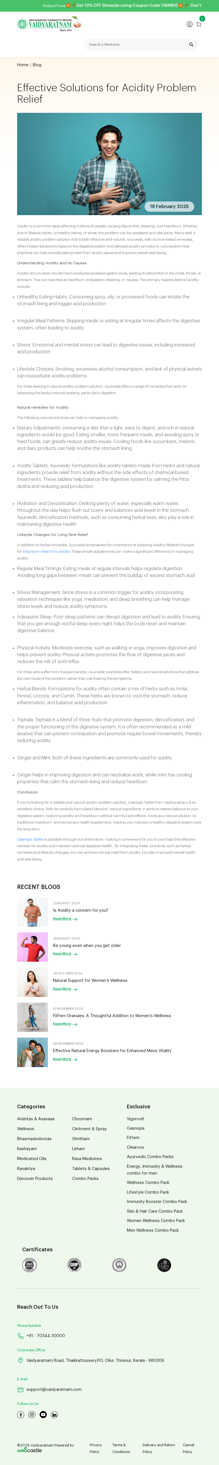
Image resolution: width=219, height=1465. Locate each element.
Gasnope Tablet (30, 839)
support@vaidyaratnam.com (54, 1389)
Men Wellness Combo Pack (153, 1230)
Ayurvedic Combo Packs (150, 1157)
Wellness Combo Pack (148, 1183)
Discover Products (35, 1179)
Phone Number (29, 1325)
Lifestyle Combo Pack (148, 1192)
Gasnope (136, 1128)
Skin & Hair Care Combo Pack (155, 1211)
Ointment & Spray (89, 1129)
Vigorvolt (135, 1119)
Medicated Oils (31, 1159)
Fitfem (133, 1138)
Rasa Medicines (87, 1159)
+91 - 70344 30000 (46, 1336)
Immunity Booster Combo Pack (157, 1202)
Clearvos (135, 1147)
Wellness (25, 1129)
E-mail (22, 1379)
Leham (78, 1149)
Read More (62, 918)
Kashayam (27, 1149)
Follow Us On (28, 1404)
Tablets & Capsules (91, 1169)
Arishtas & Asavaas (36, 1119)
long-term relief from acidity (46, 551)
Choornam (82, 1119)
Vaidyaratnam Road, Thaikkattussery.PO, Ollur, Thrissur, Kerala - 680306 (95, 1360)
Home (23, 65)
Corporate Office (31, 1350)
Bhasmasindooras (34, 1139)
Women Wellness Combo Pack (156, 1221)
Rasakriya (26, 1169)
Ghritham (81, 1139)
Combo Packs (85, 1179)
